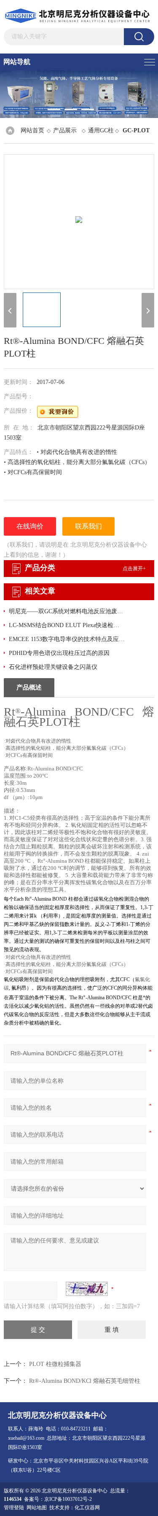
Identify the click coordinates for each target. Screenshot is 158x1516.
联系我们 (88, 526)
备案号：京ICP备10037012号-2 (58, 1499)
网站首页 (32, 130)
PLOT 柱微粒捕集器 (55, 1364)
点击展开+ (134, 569)
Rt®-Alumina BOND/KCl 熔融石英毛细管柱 (84, 1381)
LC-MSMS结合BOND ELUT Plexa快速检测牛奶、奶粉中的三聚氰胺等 (67, 625)
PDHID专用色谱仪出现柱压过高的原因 (59, 653)
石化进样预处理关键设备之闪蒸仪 (53, 667)
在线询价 (29, 526)
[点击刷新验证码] (87, 1289)
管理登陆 (14, 1508)
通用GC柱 (101, 130)
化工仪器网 (87, 1508)
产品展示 (65, 130)
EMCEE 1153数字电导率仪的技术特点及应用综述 (67, 639)
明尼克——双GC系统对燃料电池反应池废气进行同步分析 (67, 611)
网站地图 (37, 1508)
